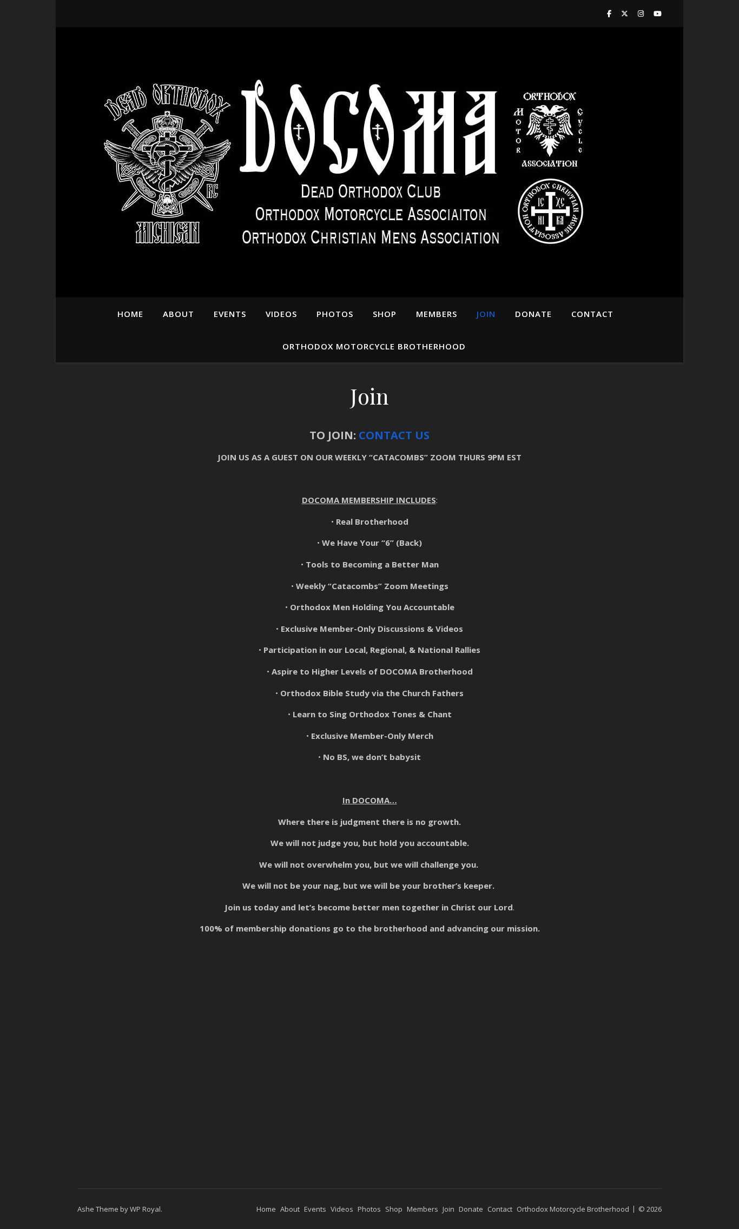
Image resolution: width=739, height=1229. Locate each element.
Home (130, 313)
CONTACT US (394, 435)
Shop (385, 313)
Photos (334, 313)
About (178, 313)
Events (230, 313)
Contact (592, 313)
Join (486, 313)
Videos (281, 313)
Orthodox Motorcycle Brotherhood (374, 346)
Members (436, 313)
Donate (533, 313)
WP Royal (145, 1209)
